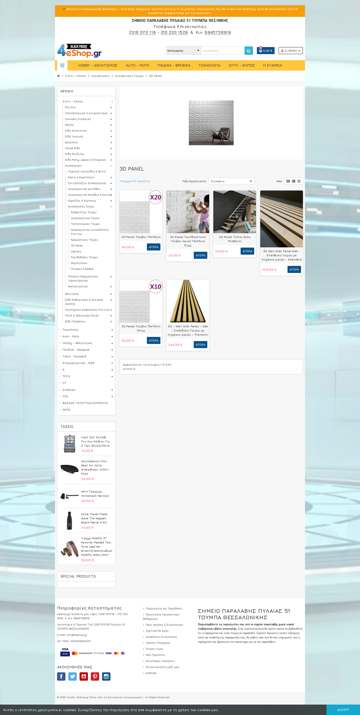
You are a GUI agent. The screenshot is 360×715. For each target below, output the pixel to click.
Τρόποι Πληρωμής (158, 642)
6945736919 (218, 32)
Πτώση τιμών (154, 648)
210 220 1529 (174, 32)
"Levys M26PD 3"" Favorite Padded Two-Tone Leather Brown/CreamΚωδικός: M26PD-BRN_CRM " (97, 546)
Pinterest (95, 676)
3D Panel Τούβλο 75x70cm (140, 237)
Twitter (72, 676)
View (279, 181)
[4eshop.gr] (79, 50)
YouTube (84, 676)
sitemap (151, 673)
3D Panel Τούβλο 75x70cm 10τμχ (140, 328)
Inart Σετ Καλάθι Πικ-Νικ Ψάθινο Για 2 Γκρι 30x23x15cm (95, 441)
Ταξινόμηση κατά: (194, 181)
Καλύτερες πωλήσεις (160, 661)
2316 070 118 (142, 32)
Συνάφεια (218, 181)
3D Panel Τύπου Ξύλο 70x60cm (234, 239)
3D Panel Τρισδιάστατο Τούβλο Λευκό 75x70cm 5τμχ (188, 241)
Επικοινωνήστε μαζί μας (162, 667)
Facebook (61, 676)
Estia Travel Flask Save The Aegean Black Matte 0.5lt (94, 518)
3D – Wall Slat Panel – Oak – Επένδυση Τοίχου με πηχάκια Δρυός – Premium (188, 330)
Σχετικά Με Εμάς (157, 630)
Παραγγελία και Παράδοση (164, 608)
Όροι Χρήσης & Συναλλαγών (164, 624)
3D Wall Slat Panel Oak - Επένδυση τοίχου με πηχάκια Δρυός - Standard (281, 255)
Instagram (106, 676)
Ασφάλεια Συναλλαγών (161, 636)
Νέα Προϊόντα (155, 654)
